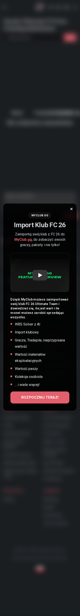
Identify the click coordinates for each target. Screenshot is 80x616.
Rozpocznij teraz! (40, 397)
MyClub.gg (23, 239)
